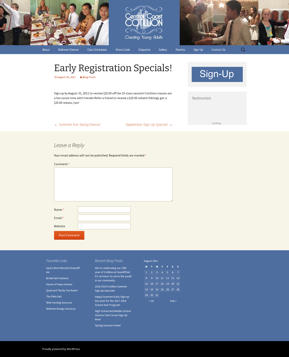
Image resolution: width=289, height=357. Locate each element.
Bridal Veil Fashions (57, 278)
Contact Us (218, 50)
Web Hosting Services (59, 302)
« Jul (151, 301)
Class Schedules (97, 50)
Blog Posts (89, 77)
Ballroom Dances (68, 50)
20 (172, 283)
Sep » (173, 301)
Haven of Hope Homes (59, 284)
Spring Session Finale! (108, 325)
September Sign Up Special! (149, 124)
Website (59, 226)
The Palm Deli (54, 296)
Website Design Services (61, 308)
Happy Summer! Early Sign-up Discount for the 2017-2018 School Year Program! (112, 301)
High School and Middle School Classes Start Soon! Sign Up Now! (113, 315)
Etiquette (144, 50)
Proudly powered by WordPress (61, 349)
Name (59, 210)
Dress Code (123, 50)
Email (59, 218)
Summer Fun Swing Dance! (77, 124)
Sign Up (198, 50)
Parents (180, 50)
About (46, 50)
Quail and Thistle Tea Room (62, 290)
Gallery (163, 50)
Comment (62, 164)
